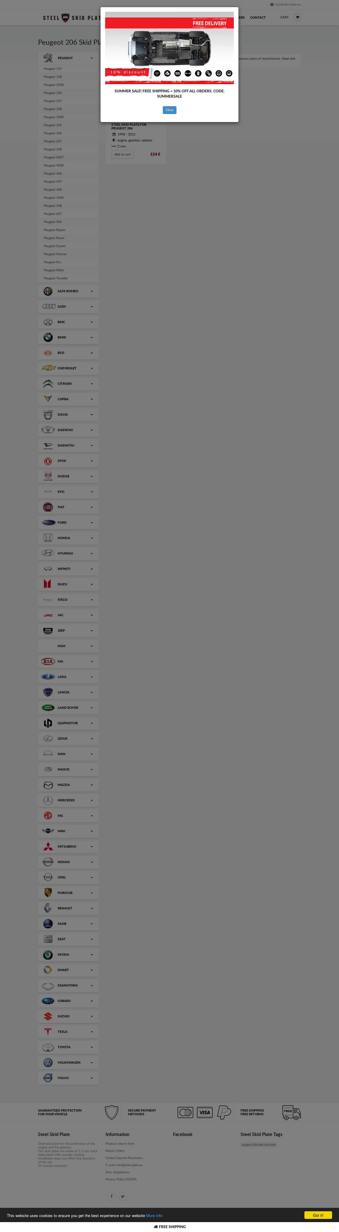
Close (169, 110)
